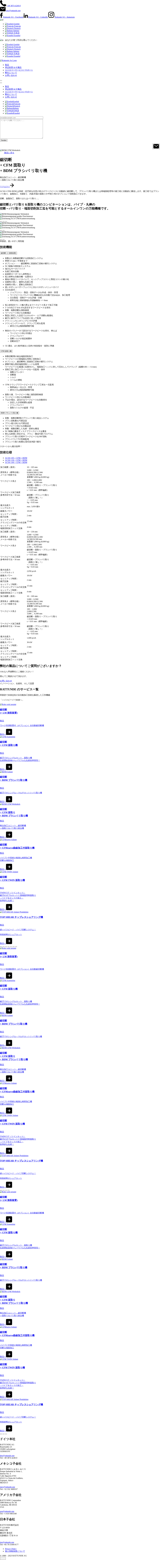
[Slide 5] (13, 946)
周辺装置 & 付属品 (13, 67)
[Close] (1, 82)
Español (16, 35)
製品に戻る (9, 153)
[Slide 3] (9, 946)
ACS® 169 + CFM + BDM (16, 462)
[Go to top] (3, 1558)
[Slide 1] (3, 221)
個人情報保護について (15, 1551)
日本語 (16, 33)
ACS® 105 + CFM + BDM (16, 458)
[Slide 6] (16, 946)
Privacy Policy (10, 1549)
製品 (7, 65)
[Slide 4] (11, 946)
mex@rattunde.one (7, 1487)
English (16, 24)
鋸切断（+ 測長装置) (8, 253)
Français (17, 26)
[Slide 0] (1, 221)
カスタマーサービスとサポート (19, 70)
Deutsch (17, 28)
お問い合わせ (11, 75)
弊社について (11, 73)
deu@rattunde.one (7, 1456)
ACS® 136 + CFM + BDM (16, 460)
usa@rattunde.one (7, 1511)
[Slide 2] (6, 221)
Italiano (16, 31)
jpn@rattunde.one (7, 1542)
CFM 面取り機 (6, 351)
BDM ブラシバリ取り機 (9, 413)
